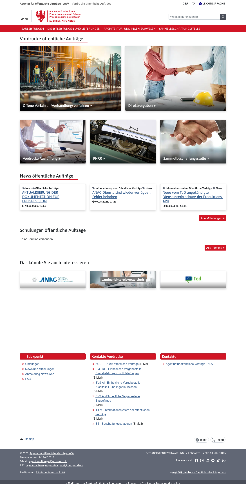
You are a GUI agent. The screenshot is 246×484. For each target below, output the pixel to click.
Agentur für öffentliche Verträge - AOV (189, 364)
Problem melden (215, 453)
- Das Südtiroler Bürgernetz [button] (199, 472)
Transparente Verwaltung (166, 453)
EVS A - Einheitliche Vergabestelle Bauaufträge (117, 398)
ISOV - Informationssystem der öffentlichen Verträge (122, 412)
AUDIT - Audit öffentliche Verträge (117, 364)
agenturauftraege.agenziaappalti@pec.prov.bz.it (54, 465)
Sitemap (28, 439)
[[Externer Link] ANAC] (53, 279)
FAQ (28, 379)
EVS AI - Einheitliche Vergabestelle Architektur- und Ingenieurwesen (117, 384)
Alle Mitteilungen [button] (212, 218)
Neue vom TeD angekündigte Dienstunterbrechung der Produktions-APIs (193, 196)
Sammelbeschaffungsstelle (179, 28)
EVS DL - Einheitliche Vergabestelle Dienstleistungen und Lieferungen (118, 371)
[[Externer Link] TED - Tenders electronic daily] (193, 279)
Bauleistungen (33, 28)
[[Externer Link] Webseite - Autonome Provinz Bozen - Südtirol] (58, 16)
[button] (196, 460)
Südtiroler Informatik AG (50, 472)
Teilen (203, 440)
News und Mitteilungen (40, 369)
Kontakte (193, 453)
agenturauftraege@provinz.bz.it (48, 461)
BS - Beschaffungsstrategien (113, 423)
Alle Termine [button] (214, 248)
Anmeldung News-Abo (39, 374)
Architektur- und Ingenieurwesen (130, 28)
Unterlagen (32, 364)
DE (185, 3)
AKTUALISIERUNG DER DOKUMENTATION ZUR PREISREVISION (40, 196)
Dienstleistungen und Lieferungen (73, 28)
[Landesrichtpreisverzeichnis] (123, 279)
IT (193, 3)
